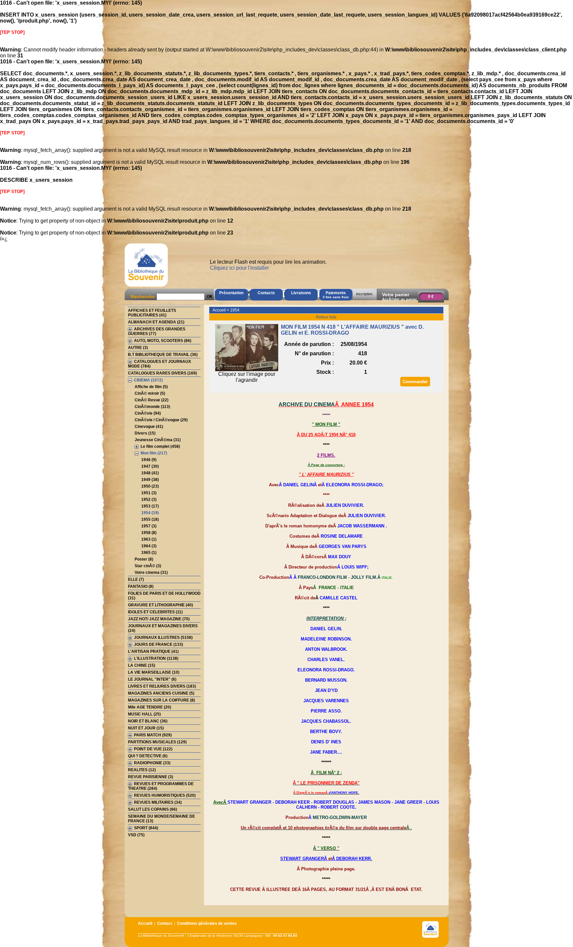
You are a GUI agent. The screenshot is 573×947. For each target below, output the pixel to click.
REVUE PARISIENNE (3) (150, 777)
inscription (364, 294)
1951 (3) (149, 493)
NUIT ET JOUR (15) (146, 728)
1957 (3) (149, 526)
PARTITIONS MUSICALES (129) (157, 742)
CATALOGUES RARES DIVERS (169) (162, 373)
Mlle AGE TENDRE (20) (149, 707)
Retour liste (326, 317)
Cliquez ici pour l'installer (239, 268)
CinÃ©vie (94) (148, 413)
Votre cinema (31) (151, 572)
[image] (246, 369)
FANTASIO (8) (141, 586)
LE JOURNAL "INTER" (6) (152, 679)
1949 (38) (150, 479)
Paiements (336, 295)
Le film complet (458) (160, 446)
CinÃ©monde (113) (152, 406)
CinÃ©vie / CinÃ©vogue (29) (161, 420)
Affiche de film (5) (151, 386)
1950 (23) (150, 486)
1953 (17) (150, 506)
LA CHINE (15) (141, 665)
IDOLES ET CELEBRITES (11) (155, 612)
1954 (234, 310)
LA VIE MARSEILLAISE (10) (153, 672)
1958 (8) (149, 532)
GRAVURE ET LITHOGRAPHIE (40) (160, 605)
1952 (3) (149, 499)
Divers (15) (145, 433)
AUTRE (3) (138, 347)
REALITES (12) (142, 770)
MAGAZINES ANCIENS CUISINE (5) (161, 693)
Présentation (231, 293)
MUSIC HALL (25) (144, 714)
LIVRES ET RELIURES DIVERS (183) (162, 686)
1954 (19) (150, 512)
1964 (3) (149, 546)
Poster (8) (144, 559)
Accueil (219, 310)
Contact (164, 923)
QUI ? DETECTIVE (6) (147, 756)
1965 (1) (149, 552)
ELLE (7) (136, 579)
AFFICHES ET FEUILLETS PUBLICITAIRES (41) (152, 312)
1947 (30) (150, 466)
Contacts (266, 293)
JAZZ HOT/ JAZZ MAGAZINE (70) (159, 619)
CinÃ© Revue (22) (151, 400)
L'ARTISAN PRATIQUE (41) (153, 651)
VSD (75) (136, 835)
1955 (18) (150, 519)
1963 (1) (149, 539)
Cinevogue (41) (149, 426)
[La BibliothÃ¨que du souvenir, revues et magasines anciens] (146, 286)
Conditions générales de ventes (207, 923)
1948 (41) (150, 473)
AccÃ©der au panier (399, 299)
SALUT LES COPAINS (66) (152, 809)
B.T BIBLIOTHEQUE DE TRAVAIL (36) (163, 354)
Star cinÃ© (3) (148, 566)
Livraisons (301, 293)
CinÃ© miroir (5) (150, 393)
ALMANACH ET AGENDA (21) (156, 322)
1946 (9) (149, 459)
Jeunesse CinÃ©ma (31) (158, 440)
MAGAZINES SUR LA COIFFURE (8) (161, 700)
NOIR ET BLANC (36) (147, 721)
